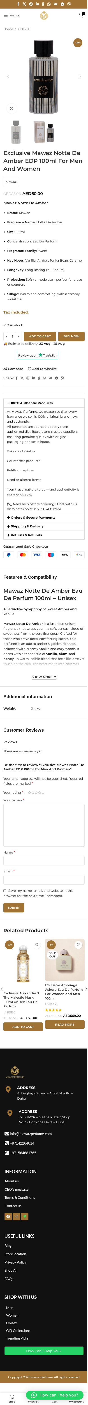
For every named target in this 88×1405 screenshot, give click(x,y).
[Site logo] (44, 15)
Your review (13, 800)
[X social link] (24, 4)
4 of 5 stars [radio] (39, 792)
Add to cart (40, 336)
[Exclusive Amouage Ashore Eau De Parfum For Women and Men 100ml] (65, 960)
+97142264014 (22, 1143)
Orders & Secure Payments (33, 517)
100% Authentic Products (32, 403)
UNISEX (24, 29)
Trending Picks (17, 1338)
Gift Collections (18, 1330)
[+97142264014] (7, 1143)
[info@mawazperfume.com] (7, 1134)
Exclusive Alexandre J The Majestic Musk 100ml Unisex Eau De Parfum (21, 999)
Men (9, 1307)
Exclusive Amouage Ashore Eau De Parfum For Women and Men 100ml (64, 991)
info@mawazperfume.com (31, 1134)
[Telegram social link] (62, 4)
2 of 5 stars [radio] (33, 792)
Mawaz (11, 182)
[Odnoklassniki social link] (43, 4)
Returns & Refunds (26, 535)
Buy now (71, 336)
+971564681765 (23, 1153)
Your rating (13, 792)
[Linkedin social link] (37, 4)
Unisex (11, 1323)
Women (12, 1315)
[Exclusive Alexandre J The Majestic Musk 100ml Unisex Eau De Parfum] (23, 964)
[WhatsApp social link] (49, 4)
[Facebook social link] (18, 4)
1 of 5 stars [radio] (29, 792)
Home (8, 29)
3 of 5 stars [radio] (36, 792)
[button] (7, 76)
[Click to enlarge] (12, 109)
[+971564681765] (7, 1153)
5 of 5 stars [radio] (43, 792)
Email (9, 871)
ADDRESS (26, 1088)
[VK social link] (55, 4)
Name (9, 852)
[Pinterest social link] (31, 4)
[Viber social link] (69, 4)
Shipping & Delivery (27, 526)
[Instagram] (16, 1216)
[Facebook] (8, 1216)
